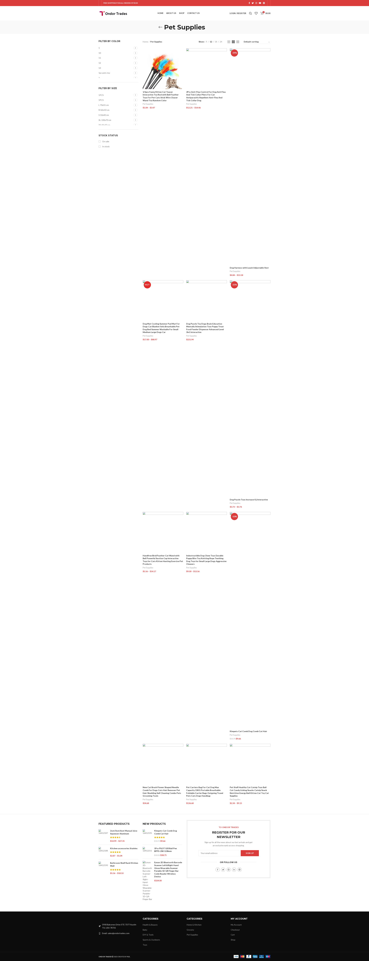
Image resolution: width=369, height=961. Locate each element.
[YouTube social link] (260, 3)
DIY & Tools (148, 934)
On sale (105, 141)
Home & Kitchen (194, 924)
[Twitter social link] (253, 3)
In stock (106, 146)
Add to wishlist (181, 66)
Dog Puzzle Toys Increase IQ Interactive (249, 499)
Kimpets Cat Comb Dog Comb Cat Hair (248, 731)
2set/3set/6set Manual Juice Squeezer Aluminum (123, 832)
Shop (233, 939)
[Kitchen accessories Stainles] (103, 852)
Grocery (190, 930)
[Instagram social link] (256, 3)
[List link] (118, 933)
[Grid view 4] (237, 41)
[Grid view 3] (233, 41)
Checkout (235, 930)
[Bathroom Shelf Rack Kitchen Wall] (103, 868)
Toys (145, 945)
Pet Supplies (148, 104)
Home (145, 41)
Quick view (181, 59)
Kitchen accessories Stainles (124, 848)
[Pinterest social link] (264, 3)
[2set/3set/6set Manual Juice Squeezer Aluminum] (103, 835)
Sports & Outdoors (151, 939)
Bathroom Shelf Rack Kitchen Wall (124, 864)
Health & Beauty (150, 924)
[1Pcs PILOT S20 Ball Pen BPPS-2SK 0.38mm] (147, 852)
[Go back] (160, 27)
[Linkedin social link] (234, 869)
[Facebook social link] (249, 3)
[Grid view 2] (228, 41)
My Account (236, 924)
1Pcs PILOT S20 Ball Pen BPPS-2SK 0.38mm (165, 849)
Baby (145, 930)
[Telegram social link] (239, 869)
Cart (233, 934)
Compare (181, 53)
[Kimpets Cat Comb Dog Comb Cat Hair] (147, 835)
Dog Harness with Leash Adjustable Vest (249, 267)
